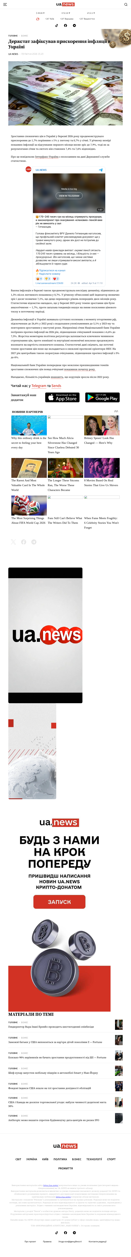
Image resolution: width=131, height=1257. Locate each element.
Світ (18, 1159)
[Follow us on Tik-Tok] (56, 25)
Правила (47, 1241)
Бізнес (24, 35)
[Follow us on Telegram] (74, 25)
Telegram (38, 386)
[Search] (126, 4)
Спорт (111, 1159)
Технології (94, 1159)
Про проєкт (30, 1241)
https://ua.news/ (50, 1185)
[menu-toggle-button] (5, 4)
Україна (31, 1159)
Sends (56, 386)
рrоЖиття (65, 1168)
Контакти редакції (98, 1241)
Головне (13, 35)
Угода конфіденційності (70, 1241)
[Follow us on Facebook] (65, 25)
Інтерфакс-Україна (46, 156)
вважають (57, 377)
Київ (45, 1159)
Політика (60, 1159)
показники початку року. (80, 369)
